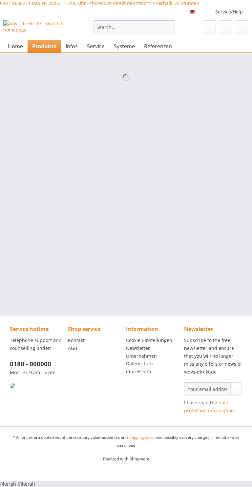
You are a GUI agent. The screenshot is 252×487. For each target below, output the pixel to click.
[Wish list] (209, 26)
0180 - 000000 (30, 364)
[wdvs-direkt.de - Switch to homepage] (38, 28)
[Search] (169, 26)
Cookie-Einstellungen (149, 340)
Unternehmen (141, 356)
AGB (72, 348)
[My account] (225, 26)
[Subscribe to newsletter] (236, 389)
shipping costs (142, 437)
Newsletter (138, 348)
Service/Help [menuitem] (229, 12)
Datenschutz (140, 363)
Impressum (138, 371)
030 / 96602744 (43, 3)
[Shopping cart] (241, 26)
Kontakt (76, 340)
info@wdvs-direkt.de (144, 3)
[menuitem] (134, 30)
